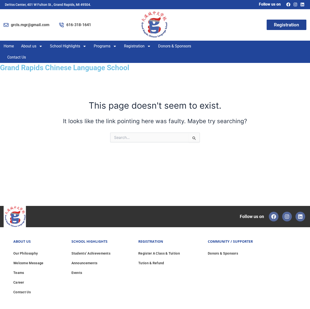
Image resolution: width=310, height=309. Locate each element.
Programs (102, 46)
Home (9, 46)
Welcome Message (28, 263)
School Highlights (65, 46)
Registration (134, 46)
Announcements (84, 263)
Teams (18, 273)
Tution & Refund (151, 263)
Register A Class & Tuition (159, 253)
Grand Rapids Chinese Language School (64, 67)
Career (18, 282)
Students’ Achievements (91, 253)
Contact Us (16, 57)
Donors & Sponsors (174, 46)
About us (28, 46)
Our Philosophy (25, 253)
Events (76, 273)
